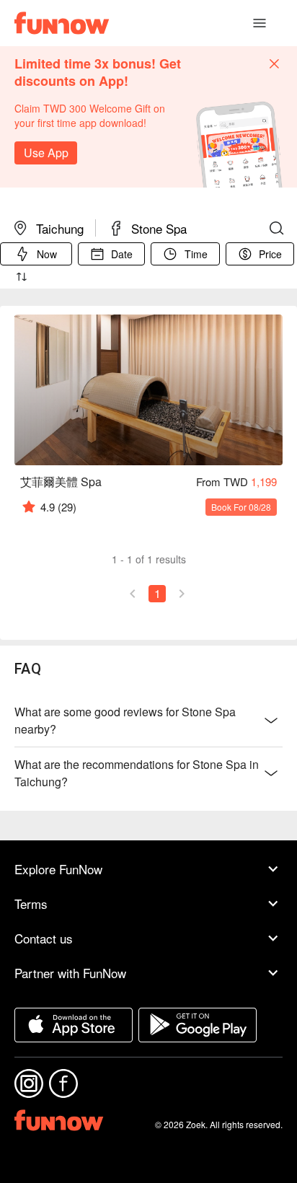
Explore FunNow (58, 869)
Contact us (43, 938)
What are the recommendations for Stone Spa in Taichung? (136, 773)
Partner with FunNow (70, 973)
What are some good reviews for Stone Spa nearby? (125, 720)
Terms (31, 903)
